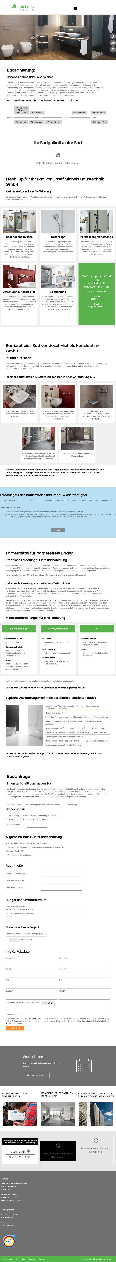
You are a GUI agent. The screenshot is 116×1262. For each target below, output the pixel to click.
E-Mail (61, 991)
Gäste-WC (45, 819)
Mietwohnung (13, 815)
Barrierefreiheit (45, 1259)
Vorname (9, 958)
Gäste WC (59, 847)
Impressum (7, 1259)
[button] (75, 9)
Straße (8, 969)
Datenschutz (21, 1259)
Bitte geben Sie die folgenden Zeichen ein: (23, 1003)
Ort (60, 980)
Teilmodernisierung (30, 819)
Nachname (63, 958)
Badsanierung (13, 819)
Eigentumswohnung (39, 815)
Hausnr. (62, 969)
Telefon (9, 991)
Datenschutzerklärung (15, 1014)
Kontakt (32, 1259)
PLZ (7, 980)
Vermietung (26, 855)
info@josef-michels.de (97, 306)
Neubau (25, 815)
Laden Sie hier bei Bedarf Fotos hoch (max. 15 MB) (26, 934)
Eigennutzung (13, 855)
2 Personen (22, 847)
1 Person (11, 847)
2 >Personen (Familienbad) (41, 847)
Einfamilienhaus (56, 815)
